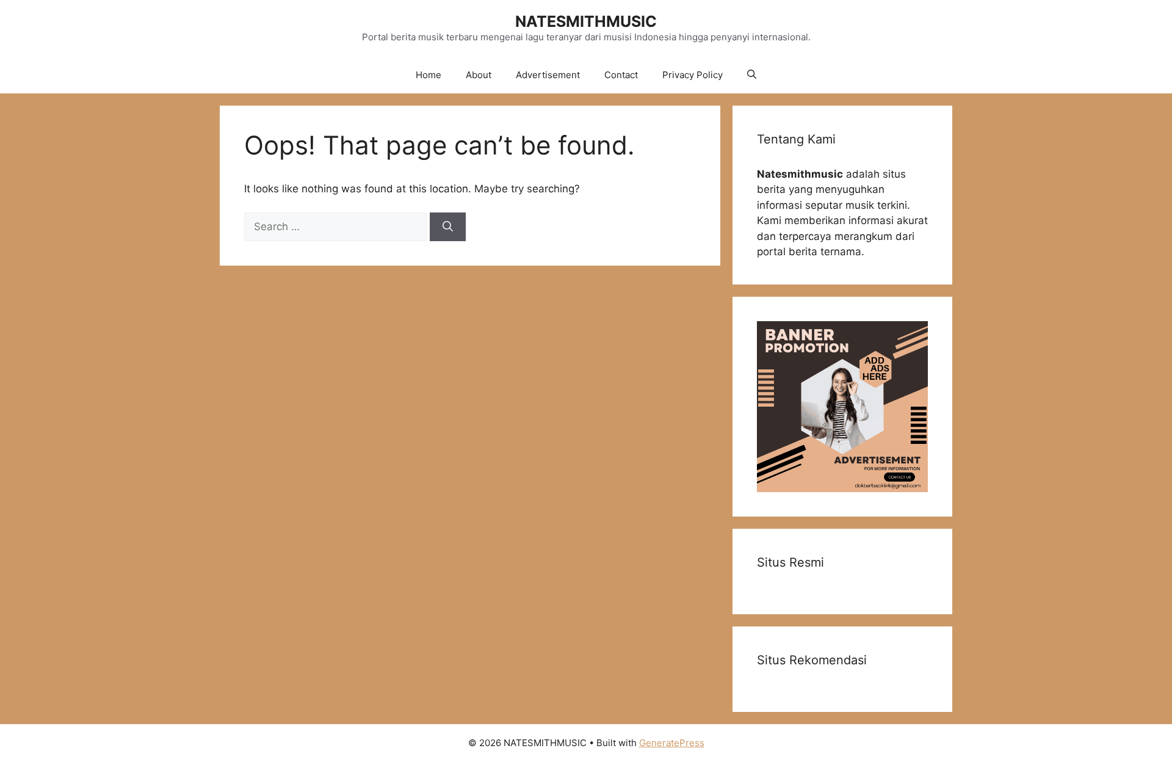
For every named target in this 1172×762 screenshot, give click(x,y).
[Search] (448, 227)
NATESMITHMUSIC (586, 21)
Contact (621, 75)
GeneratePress (671, 743)
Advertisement (548, 75)
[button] (752, 75)
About (478, 75)
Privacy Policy (692, 75)
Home (428, 75)
